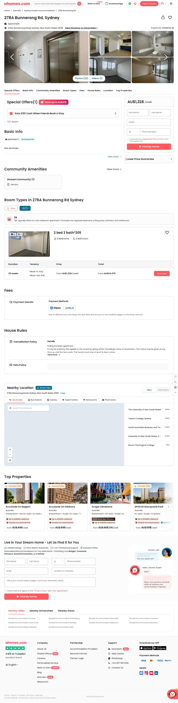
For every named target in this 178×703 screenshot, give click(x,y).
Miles (149, 390)
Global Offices (47, 653)
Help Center (118, 653)
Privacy (14, 695)
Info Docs (30, 695)
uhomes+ (44, 677)
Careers (41, 658)
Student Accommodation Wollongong (64, 618)
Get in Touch (149, 3)
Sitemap (38, 695)
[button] (114, 3)
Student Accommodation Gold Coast (23, 623)
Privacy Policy (158, 139)
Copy (62, 393)
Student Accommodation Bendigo (62, 623)
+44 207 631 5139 (120, 663)
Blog (39, 672)
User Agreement (136, 141)
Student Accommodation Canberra (143, 618)
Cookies (21, 695)
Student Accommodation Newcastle (103, 618)
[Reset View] (10, 460)
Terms (7, 695)
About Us (41, 648)
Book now (162, 273)
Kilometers (163, 390)
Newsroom (42, 681)
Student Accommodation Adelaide (22, 627)
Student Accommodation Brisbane (143, 623)
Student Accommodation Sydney (21, 618)
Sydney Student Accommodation (38, 10)
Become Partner (78, 653)
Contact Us (117, 667)
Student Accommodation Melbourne (103, 623)
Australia (16, 10)
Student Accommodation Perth (61, 627)
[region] (64, 434)
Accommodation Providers (84, 648)
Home (7, 10)
